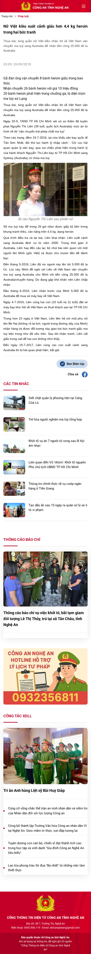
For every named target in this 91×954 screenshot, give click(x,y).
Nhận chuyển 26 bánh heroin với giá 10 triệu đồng (40, 88)
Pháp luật (23, 16)
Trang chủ (7, 16)
